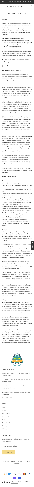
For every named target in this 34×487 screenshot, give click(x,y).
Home (3, 408)
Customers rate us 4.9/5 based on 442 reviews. (20, 482)
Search (4, 411)
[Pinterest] (11, 397)
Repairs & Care (6, 417)
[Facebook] (2, 397)
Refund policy (6, 426)
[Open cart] (31, 6)
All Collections (6, 414)
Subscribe (8, 452)
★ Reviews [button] (32, 245)
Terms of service (6, 423)
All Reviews (5, 429)
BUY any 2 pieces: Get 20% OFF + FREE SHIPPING (17, 1)
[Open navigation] (2, 6)
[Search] (28, 6)
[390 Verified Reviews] (17, 367)
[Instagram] (7, 397)
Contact (4, 420)
